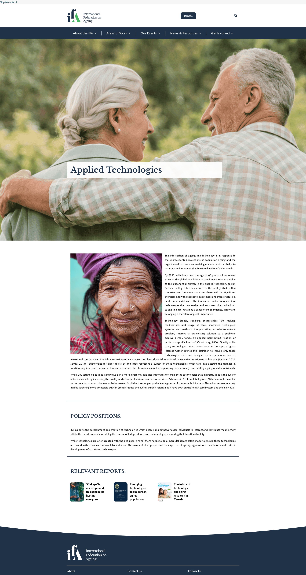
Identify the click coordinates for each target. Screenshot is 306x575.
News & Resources (184, 33)
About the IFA (83, 33)
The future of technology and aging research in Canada (182, 491)
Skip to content (8, 2)
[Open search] (235, 15)
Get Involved (220, 33)
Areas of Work (116, 33)
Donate (188, 15)
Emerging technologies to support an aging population (138, 491)
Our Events (149, 33)
